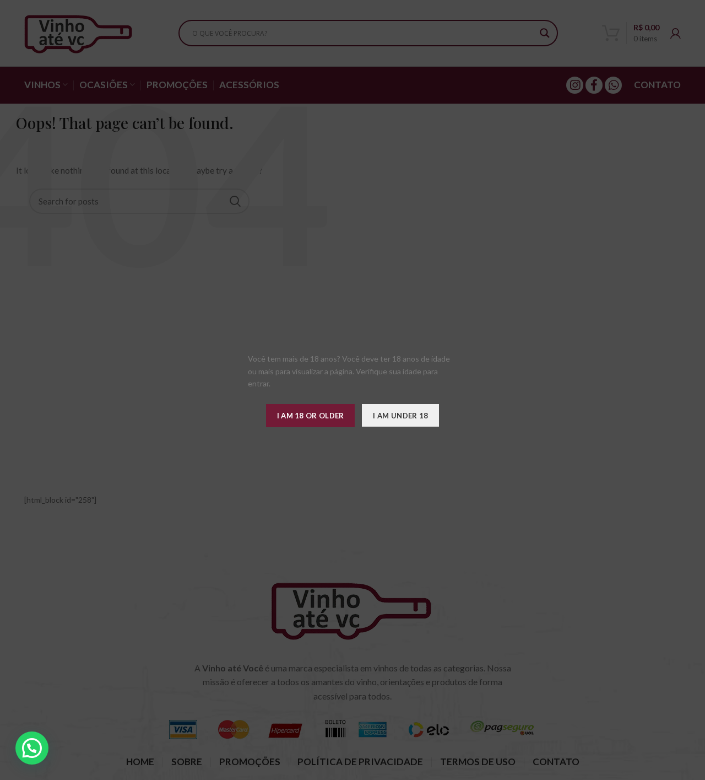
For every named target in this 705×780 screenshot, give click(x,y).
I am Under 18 (400, 415)
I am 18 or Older (310, 415)
